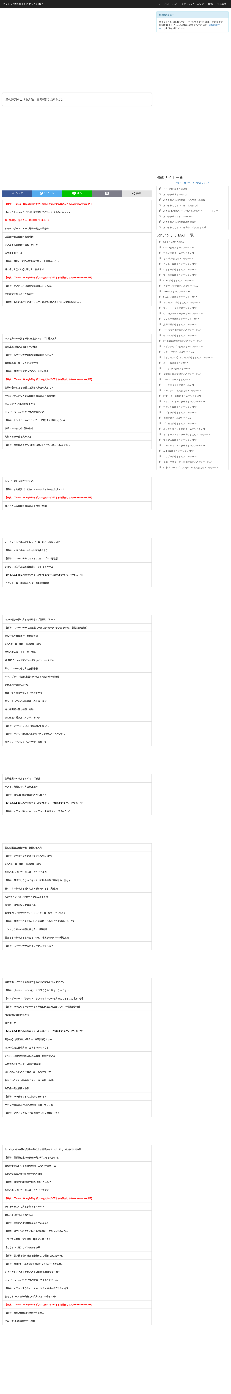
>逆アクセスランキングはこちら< (192, 182)
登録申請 (221, 4)
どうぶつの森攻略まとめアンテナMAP (23, 4)
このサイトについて (167, 4)
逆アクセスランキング (193, 4)
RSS (210, 4)
